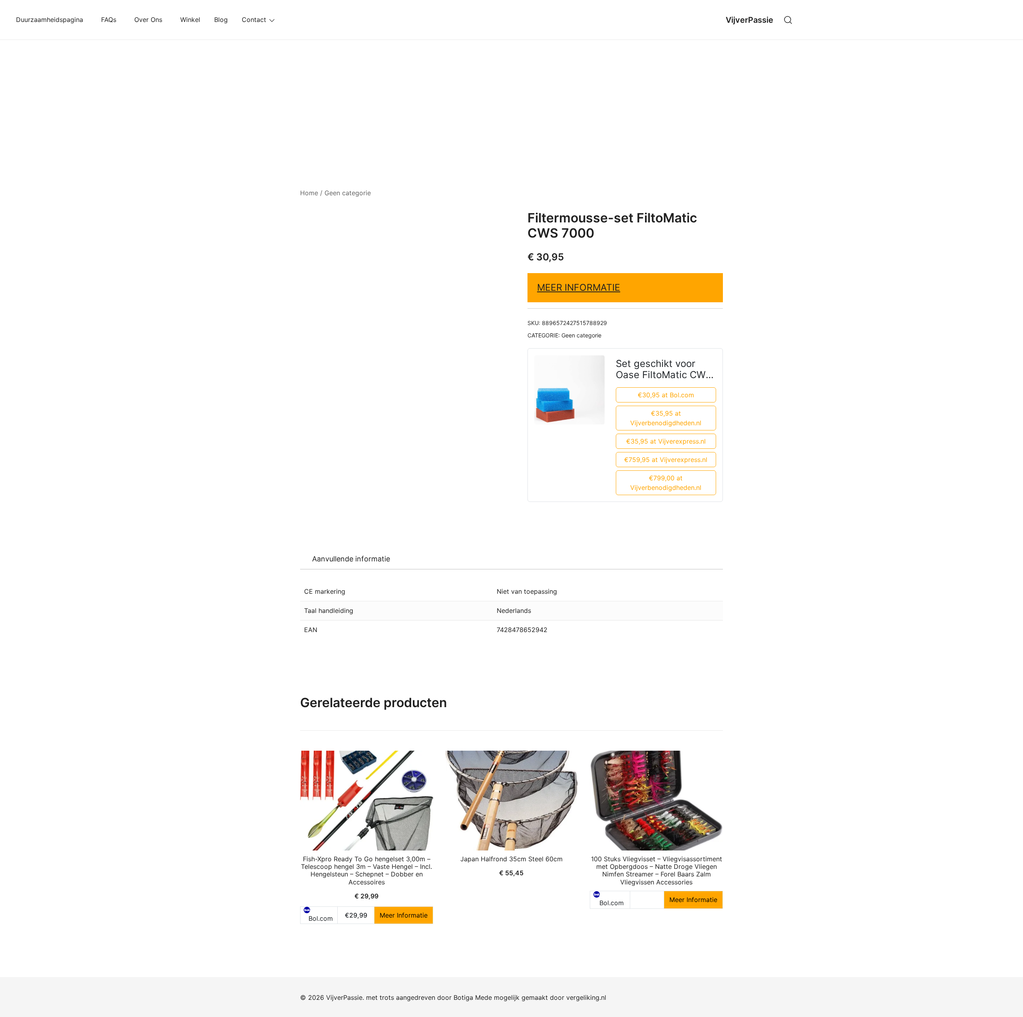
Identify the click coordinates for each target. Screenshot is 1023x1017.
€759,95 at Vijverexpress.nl (665, 460)
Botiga (463, 997)
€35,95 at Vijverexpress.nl (666, 441)
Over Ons (150, 20)
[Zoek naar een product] (788, 19)
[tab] (351, 559)
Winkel (190, 20)
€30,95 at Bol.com (666, 395)
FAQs (110, 20)
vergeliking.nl (586, 997)
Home (309, 193)
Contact (254, 20)
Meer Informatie (578, 287)
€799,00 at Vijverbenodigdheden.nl (665, 483)
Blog (221, 20)
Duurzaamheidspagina (51, 20)
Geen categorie (347, 193)
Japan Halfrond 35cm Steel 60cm (511, 859)
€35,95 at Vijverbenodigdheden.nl (665, 418)
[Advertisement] (511, 100)
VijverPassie (749, 20)
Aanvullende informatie (351, 559)
